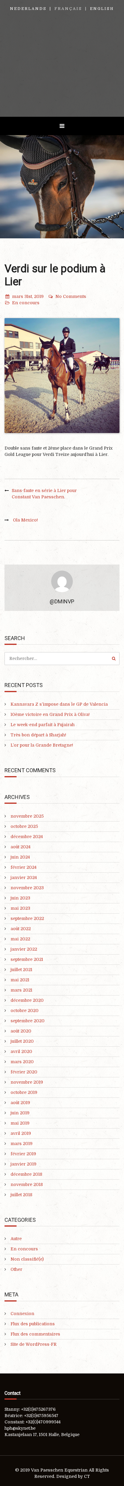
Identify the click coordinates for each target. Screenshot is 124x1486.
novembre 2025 (27, 816)
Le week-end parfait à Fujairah (43, 724)
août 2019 (20, 1102)
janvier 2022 (24, 949)
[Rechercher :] (62, 658)
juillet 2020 (22, 1041)
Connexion (22, 1313)
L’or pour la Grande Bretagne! (42, 745)
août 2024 (20, 846)
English (102, 9)
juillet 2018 (21, 1194)
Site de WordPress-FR (34, 1344)
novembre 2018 (27, 1184)
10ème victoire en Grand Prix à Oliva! (50, 714)
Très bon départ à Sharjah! (38, 734)
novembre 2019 (27, 1082)
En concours (25, 302)
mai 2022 (20, 938)
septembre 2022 (27, 918)
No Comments (70, 296)
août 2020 (21, 1031)
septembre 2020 (28, 1020)
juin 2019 (20, 1112)
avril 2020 (21, 1051)
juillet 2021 (21, 969)
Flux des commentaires (35, 1334)
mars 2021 (21, 990)
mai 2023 (20, 908)
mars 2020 (22, 1061)
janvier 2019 (23, 1164)
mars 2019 (22, 1143)
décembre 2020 (27, 1000)
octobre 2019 (24, 1092)
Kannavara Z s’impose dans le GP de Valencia (59, 704)
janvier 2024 (24, 877)
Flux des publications (33, 1323)
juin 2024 (20, 857)
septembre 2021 (27, 959)
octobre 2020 (25, 1010)
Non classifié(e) (27, 1259)
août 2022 (21, 928)
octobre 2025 (24, 826)
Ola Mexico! (25, 520)
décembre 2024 (27, 836)
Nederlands (28, 9)
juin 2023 (20, 898)
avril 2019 (21, 1133)
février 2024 (23, 867)
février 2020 (24, 1072)
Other (16, 1269)
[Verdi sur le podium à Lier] (62, 375)
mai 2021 (20, 979)
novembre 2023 (27, 887)
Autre (16, 1238)
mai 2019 (20, 1123)
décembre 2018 (26, 1174)
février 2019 (23, 1153)
